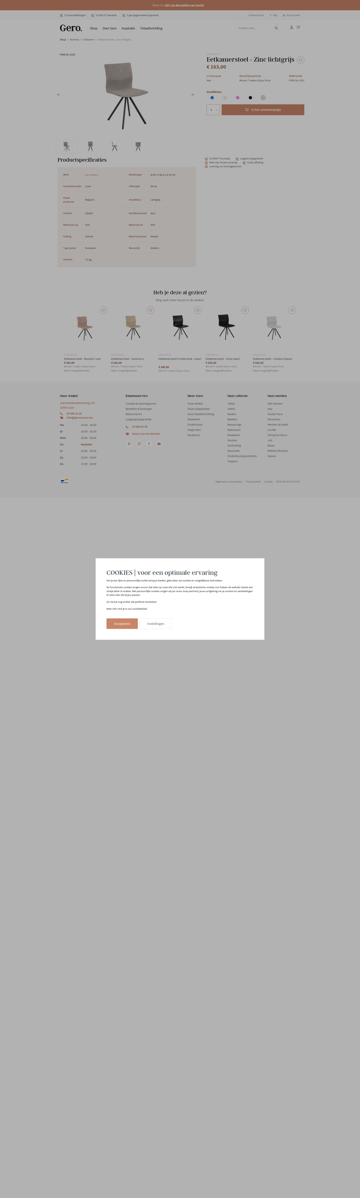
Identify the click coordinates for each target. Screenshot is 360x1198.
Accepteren (122, 623)
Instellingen (155, 623)
